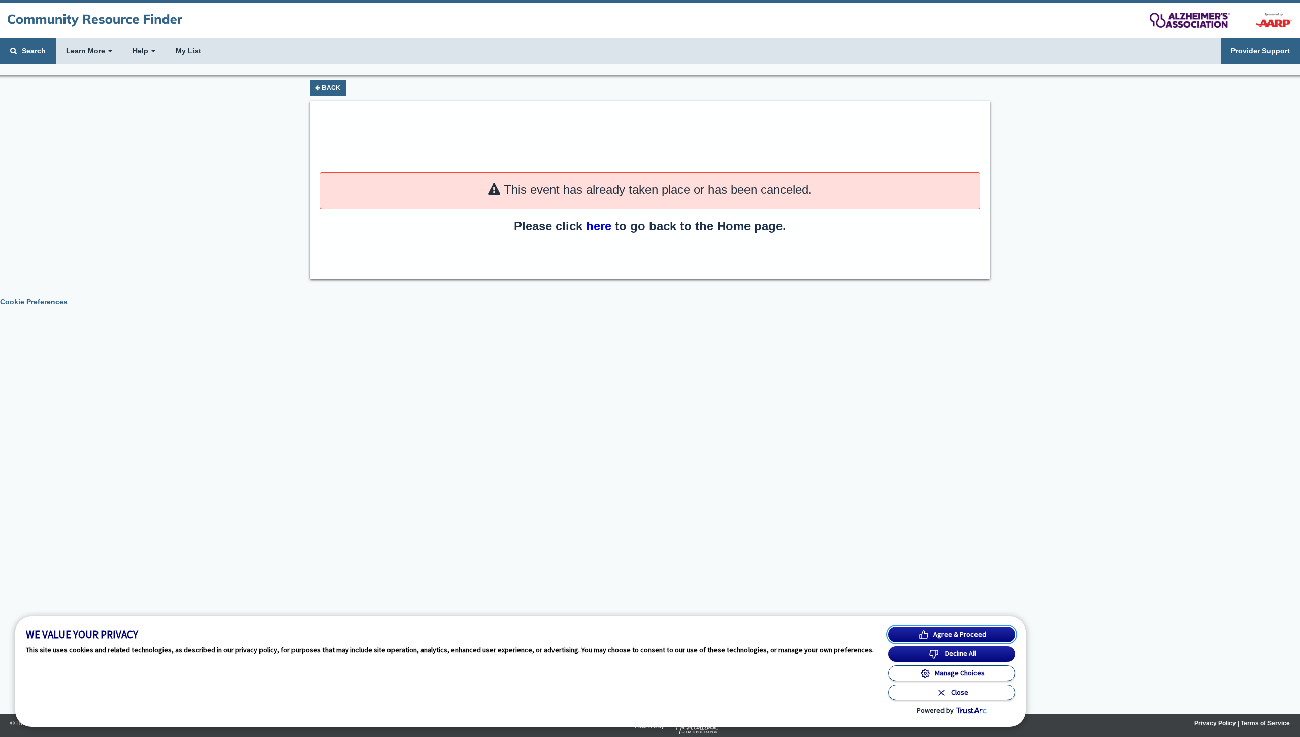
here (598, 226)
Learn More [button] (86, 51)
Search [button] (33, 51)
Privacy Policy (1215, 723)
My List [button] (188, 51)
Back (330, 87)
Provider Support (1260, 51)
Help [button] (141, 51)
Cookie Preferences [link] (34, 302)
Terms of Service (1265, 723)
